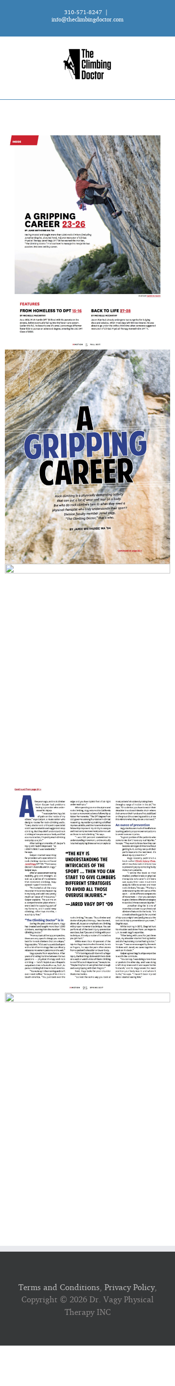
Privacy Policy (130, 1287)
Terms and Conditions (59, 1287)
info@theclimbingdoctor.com (87, 19)
